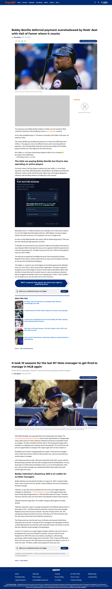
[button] (42, 214)
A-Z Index (58, 580)
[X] (98, 2)
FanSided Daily (20, 577)
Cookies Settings (76, 580)
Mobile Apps (92, 574)
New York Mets (51, 131)
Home (17, 348)
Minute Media (12, 584)
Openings (36, 574)
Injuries (52, 2)
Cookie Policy (92, 577)
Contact (57, 574)
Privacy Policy (59, 577)
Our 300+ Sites (75, 574)
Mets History (24, 560)
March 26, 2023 (30, 157)
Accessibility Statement (40, 580)
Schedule (31, 2)
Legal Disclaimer (20, 580)
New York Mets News (26, 348)
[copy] (25, 41)
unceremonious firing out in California (27, 438)
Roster (46, 2)
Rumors (24, 2)
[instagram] (101, 2)
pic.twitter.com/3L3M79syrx (24, 155)
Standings (39, 2)
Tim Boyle (17, 37)
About (17, 574)
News (19, 2)
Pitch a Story (37, 577)
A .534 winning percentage (40, 492)
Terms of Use (74, 577)
